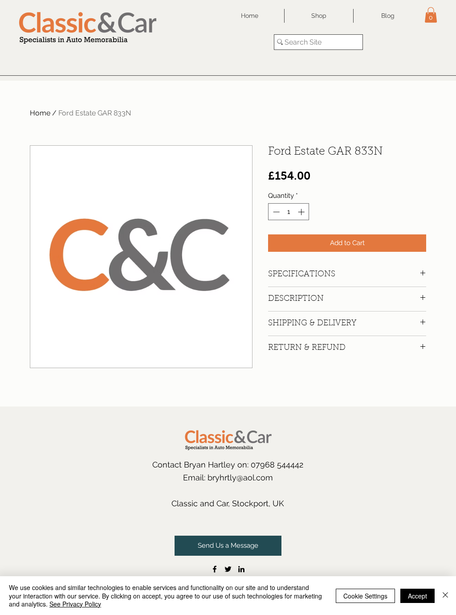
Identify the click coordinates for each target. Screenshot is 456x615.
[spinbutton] (288, 212)
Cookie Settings (365, 595)
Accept (417, 595)
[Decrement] (275, 212)
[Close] (445, 595)
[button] (430, 15)
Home (40, 113)
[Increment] (302, 212)
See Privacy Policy (75, 603)
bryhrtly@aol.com (240, 477)
